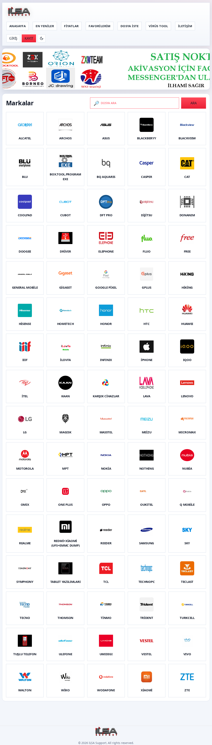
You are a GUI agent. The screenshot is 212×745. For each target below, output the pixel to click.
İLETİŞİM (185, 26)
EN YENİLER (45, 26)
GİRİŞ (13, 38)
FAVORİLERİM (99, 26)
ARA (193, 103)
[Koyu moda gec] (42, 38)
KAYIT (29, 38)
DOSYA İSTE (129, 26)
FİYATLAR (71, 26)
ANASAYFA (17, 26)
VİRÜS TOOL (158, 26)
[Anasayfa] (18, 12)
